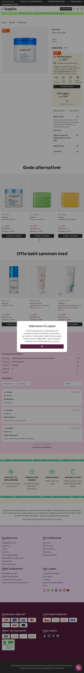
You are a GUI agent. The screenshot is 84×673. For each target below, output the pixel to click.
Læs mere (56, 341)
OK (42, 346)
